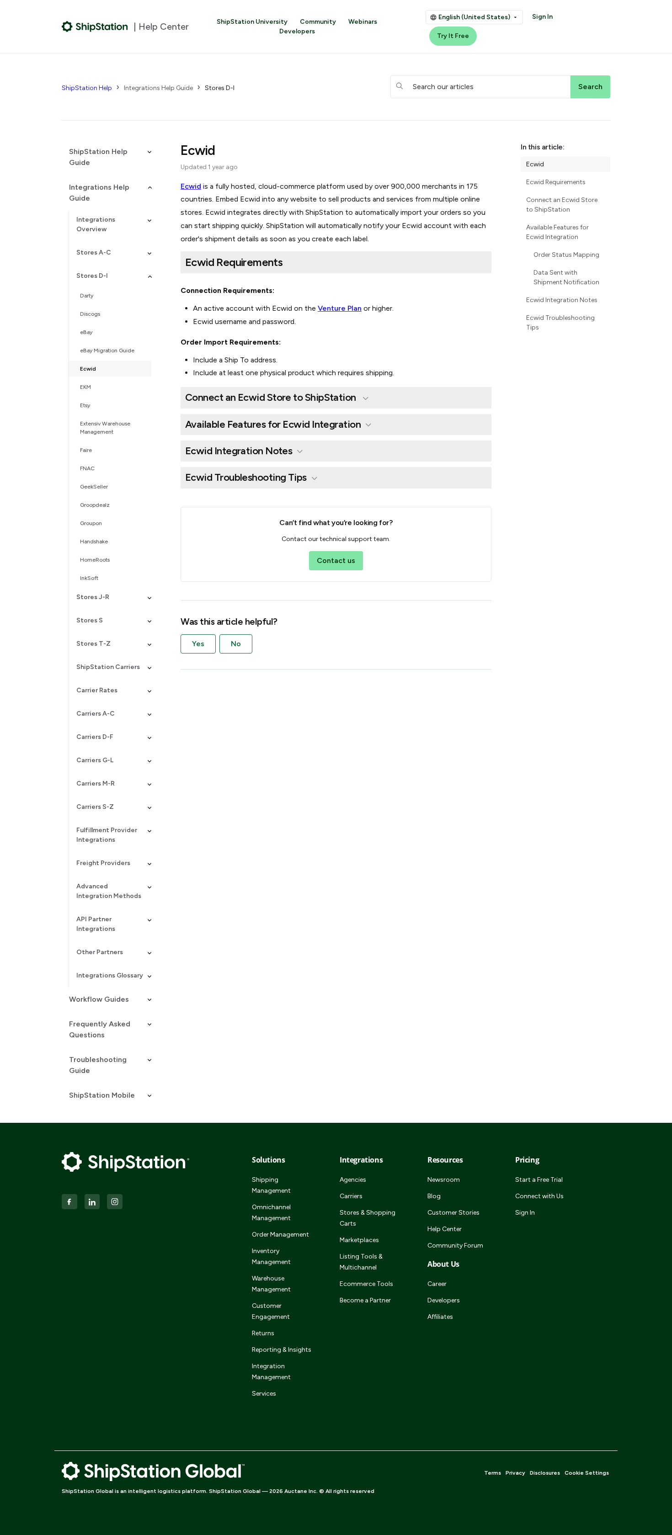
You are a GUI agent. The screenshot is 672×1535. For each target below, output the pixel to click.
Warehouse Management (271, 1284)
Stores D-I (220, 88)
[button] (106, 157)
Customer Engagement (271, 1311)
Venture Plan (340, 308)
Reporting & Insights (281, 1350)
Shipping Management (271, 1185)
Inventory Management (271, 1256)
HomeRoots (95, 560)
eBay (86, 332)
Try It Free (453, 36)
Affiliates (440, 1317)
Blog (434, 1196)
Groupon (91, 523)
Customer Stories (453, 1212)
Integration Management (271, 1371)
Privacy (515, 1473)
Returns (263, 1333)
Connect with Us (539, 1196)
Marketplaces (359, 1240)
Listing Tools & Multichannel (361, 1262)
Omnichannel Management (271, 1212)
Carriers (351, 1196)
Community (318, 22)
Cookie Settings (587, 1473)
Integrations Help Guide (158, 88)
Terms (492, 1473)
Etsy (85, 405)
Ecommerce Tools (366, 1284)
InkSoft (89, 578)
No (236, 643)
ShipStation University (252, 22)
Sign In (542, 17)
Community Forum (455, 1245)
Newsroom (443, 1180)
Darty (86, 295)
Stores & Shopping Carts (367, 1218)
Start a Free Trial (539, 1180)
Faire (86, 450)
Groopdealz (95, 505)
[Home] (95, 26)
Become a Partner (365, 1300)
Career (437, 1284)
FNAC (87, 468)
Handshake (94, 541)
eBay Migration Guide (107, 350)
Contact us (336, 560)
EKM (85, 387)
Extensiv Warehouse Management (105, 427)
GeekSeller (94, 486)
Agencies (353, 1180)
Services (264, 1393)
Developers (297, 31)
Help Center (444, 1229)
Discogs (90, 314)
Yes (198, 643)
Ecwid (88, 369)
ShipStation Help (87, 88)
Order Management (280, 1234)
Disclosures (545, 1473)
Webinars (362, 22)
